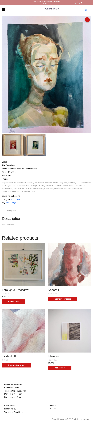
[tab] (11, 210)
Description (11, 210)
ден (72, 3)
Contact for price (63, 299)
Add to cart (13, 301)
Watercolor (15, 200)
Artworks (52, 406)
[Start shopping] (86, 10)
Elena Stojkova (12, 203)
